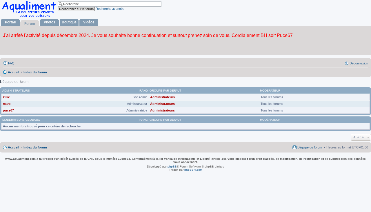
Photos (49, 22)
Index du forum (35, 147)
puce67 (8, 110)
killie (6, 97)
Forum (29, 24)
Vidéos (88, 22)
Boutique (69, 22)
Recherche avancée (110, 8)
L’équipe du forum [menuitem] (309, 147)
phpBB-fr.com (193, 169)
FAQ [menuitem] (11, 63)
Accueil (13, 147)
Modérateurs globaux (21, 119)
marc (6, 103)
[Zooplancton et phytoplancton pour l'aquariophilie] (30, 17)
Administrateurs (16, 90)
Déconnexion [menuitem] (359, 63)
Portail (10, 22)
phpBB (172, 166)
